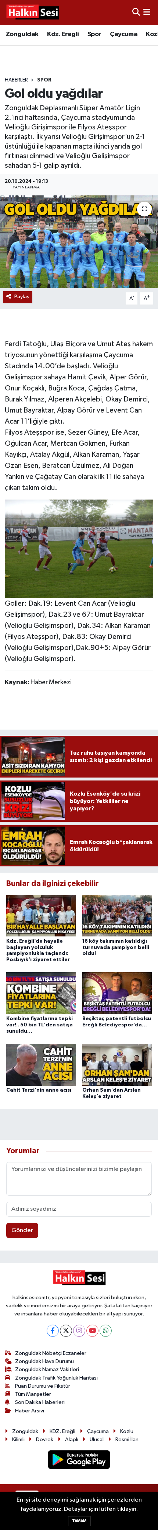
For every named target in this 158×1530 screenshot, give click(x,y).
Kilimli (18, 1439)
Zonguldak (22, 34)
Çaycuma (123, 34)
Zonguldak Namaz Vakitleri (47, 1369)
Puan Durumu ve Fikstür (42, 1386)
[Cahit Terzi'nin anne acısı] (41, 1064)
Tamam (79, 1521)
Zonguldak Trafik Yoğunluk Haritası (56, 1378)
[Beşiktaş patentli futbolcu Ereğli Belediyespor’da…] (117, 993)
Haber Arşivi (29, 1410)
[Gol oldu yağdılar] (79, 241)
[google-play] (79, 1461)
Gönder (22, 1230)
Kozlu (126, 1431)
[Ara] (136, 12)
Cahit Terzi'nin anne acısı (38, 1090)
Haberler (16, 80)
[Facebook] (53, 1331)
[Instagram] (79, 1331)
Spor (94, 34)
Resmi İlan (127, 1439)
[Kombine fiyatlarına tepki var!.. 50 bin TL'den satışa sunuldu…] (41, 993)
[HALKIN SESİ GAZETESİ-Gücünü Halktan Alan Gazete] (32, 12)
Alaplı (71, 1439)
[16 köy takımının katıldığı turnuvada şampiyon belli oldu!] (117, 915)
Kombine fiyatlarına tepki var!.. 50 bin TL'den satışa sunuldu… (39, 1025)
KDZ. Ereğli (62, 1431)
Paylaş (21, 296)
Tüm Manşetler (33, 1394)
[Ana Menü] (146, 12)
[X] (66, 1331)
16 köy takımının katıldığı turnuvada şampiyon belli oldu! (115, 947)
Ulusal (97, 1439)
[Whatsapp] (106, 1331)
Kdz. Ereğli (63, 34)
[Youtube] (92, 1331)
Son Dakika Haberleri (40, 1402)
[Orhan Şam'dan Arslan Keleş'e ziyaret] (117, 1064)
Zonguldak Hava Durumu (44, 1361)
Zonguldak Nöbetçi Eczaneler (50, 1353)
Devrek (44, 1439)
